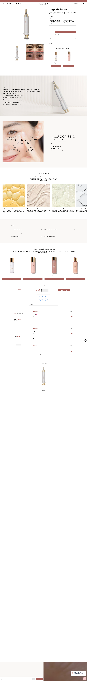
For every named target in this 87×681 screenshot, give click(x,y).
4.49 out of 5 (25, 289)
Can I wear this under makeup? (16, 233)
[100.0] (41, 298)
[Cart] (84, 3)
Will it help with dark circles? (49, 233)
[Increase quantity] (34, 679)
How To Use (51, 43)
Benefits (50, 38)
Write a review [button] (64, 290)
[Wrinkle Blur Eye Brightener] (43, 376)
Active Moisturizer (69, 62)
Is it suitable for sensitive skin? (49, 236)
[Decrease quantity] (32, 679)
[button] (3, 3)
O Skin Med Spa (57, 34)
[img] (35, 311)
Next (85, 196)
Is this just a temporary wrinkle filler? (50, 229)
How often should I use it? (15, 236)
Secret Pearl (56, 62)
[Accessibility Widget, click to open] (85, 340)
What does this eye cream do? (16, 229)
